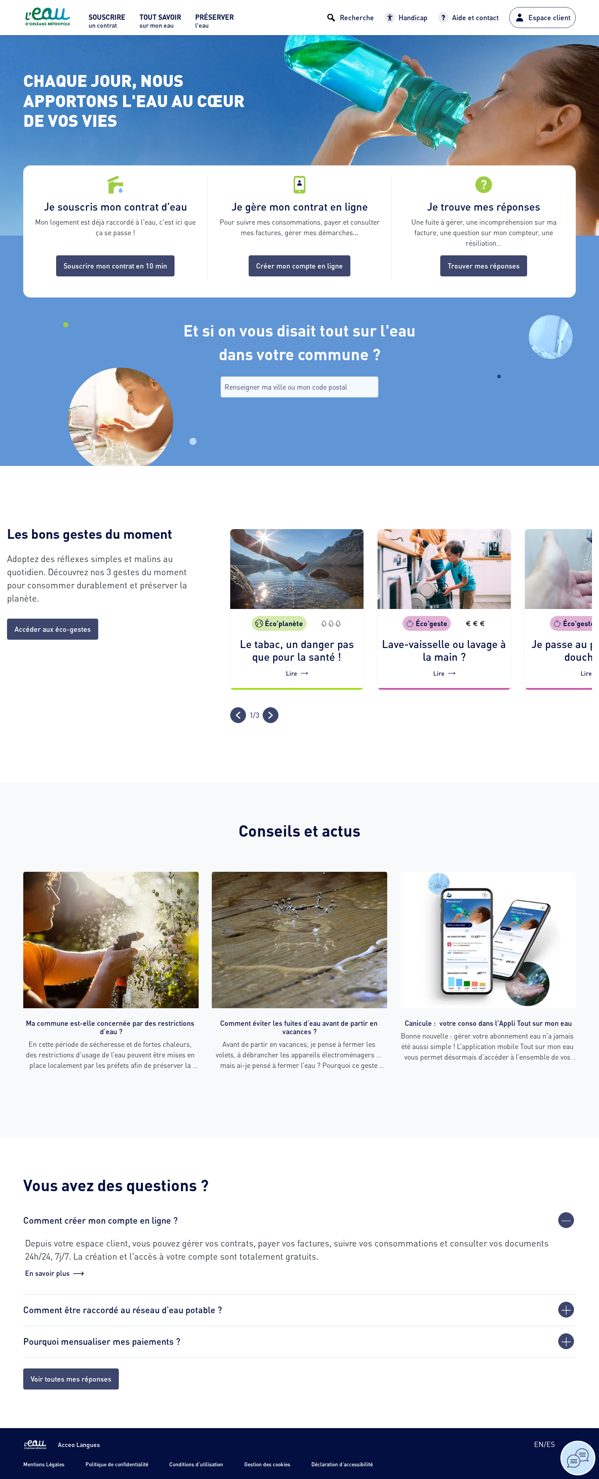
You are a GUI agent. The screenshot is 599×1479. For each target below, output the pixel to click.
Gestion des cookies (267, 1464)
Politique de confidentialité (117, 1464)
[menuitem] (107, 23)
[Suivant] (270, 715)
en (539, 1444)
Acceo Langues (79, 1444)
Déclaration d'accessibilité (342, 1464)
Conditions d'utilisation (196, 1464)
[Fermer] (566, 1220)
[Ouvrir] (566, 1310)
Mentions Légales (43, 1464)
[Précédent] (238, 715)
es (550, 1444)
